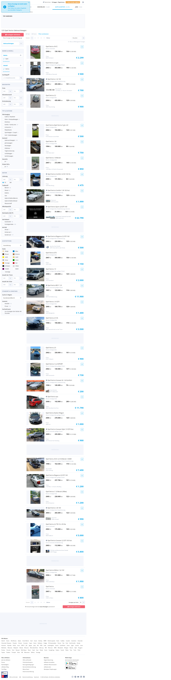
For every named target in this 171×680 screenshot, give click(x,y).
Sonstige (38, 652)
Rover (29, 650)
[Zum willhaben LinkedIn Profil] (81, 677)
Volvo (18, 652)
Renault (18, 650)
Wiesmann (27, 652)
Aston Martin (25, 641)
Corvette (25, 643)
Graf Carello (72, 643)
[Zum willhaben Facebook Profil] (84, 677)
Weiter (48, 38)
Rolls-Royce (24, 650)
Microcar (50, 648)
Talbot (66, 650)
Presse (3, 662)
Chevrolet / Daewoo (6, 643)
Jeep (34, 645)
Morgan (66, 648)
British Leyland (51, 641)
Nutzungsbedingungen (28, 664)
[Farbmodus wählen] (83, 2)
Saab (33, 650)
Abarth (3, 641)
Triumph (14, 652)
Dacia (34, 643)
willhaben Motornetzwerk (50, 664)
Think (79, 650)
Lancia (56, 645)
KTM (41, 645)
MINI (55, 648)
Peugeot (80, 648)
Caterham (73, 641)
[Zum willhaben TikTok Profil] (75, 677)
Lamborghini (51, 645)
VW (22, 652)
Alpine (19, 641)
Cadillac (62, 641)
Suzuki (62, 650)
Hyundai (9, 645)
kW (10, 182)
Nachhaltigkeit (5, 664)
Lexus (68, 645)
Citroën (20, 643)
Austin (35, 641)
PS (5, 182)
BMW (45, 641)
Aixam (7, 641)
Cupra (30, 643)
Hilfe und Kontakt (27, 660)
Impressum (36, 677)
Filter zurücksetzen (43, 34)
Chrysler (15, 643)
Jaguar (30, 645)
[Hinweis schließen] (29, 2)
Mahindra (3, 648)
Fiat (63, 643)
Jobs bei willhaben (5, 660)
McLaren (26, 648)
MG (46, 648)
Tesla (74, 650)
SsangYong (51, 650)
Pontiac (3, 650)
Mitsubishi (60, 648)
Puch (13, 650)
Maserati (10, 648)
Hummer (3, 645)
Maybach (16, 648)
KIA (38, 645)
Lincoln (77, 645)
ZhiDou (33, 652)
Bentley (40, 641)
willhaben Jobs (47, 667)
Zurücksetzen (6, 61)
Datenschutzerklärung (28, 671)
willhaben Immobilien (49, 662)
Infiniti (14, 645)
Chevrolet (80, 641)
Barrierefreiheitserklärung (29, 667)
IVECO (22, 645)
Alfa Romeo (13, 641)
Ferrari (59, 643)
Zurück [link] (28, 38)
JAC (26, 645)
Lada (45, 645)
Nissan (71, 648)
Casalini (68, 641)
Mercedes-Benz (34, 648)
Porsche (9, 650)
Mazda (21, 648)
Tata (71, 650)
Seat (37, 650)
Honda (78, 643)
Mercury (41, 648)
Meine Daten (26, 669)
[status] (15, 6)
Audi (31, 641)
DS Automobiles (52, 643)
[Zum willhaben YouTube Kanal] (78, 677)
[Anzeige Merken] (82, 46)
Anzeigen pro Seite (73, 602)
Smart (45, 650)
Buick (57, 641)
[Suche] (21, 78)
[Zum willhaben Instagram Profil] (72, 677)
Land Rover (62, 645)
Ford (67, 643)
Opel (75, 648)
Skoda (41, 650)
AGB (20, 677)
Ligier (72, 645)
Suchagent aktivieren (74, 606)
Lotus (81, 645)
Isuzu (18, 645)
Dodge (45, 643)
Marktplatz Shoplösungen (50, 669)
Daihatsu (40, 643)
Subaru (57, 650)
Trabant (8, 652)
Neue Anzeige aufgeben (73, 2)
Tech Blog (3, 669)
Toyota (3, 652)
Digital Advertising (48, 660)
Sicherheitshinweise (28, 662)
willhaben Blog (5, 667)
